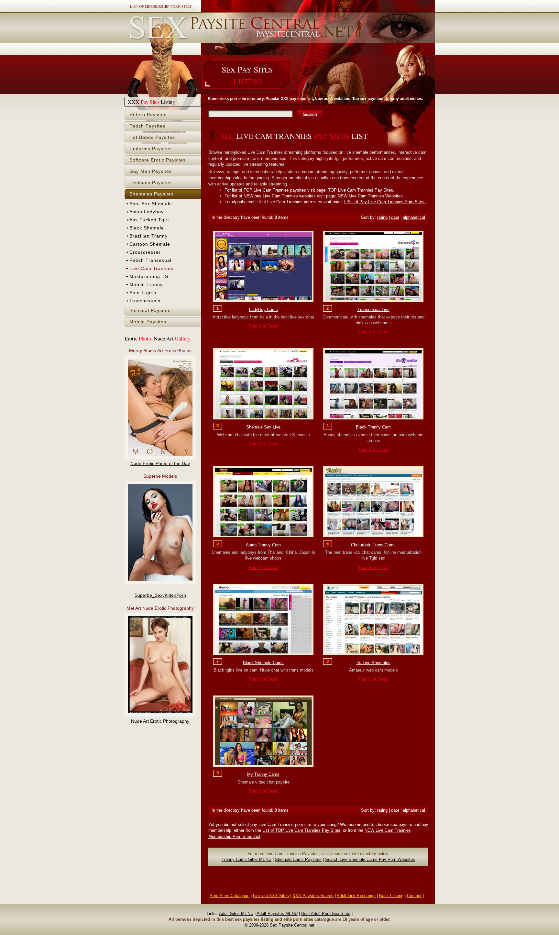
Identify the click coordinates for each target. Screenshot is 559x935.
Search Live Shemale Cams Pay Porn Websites (370, 859)
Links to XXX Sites (271, 895)
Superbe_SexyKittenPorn (160, 595)
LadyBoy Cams (263, 309)
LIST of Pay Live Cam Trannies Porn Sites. (385, 201)
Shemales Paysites (151, 194)
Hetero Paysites (148, 114)
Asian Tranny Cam (263, 544)
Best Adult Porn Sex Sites (325, 913)
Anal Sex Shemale (150, 203)
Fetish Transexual (150, 260)
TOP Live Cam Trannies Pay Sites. (361, 190)
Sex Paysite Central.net (292, 925)
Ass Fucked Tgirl (149, 219)
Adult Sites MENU (236, 913)
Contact (414, 895)
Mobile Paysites (147, 321)
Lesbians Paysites (150, 182)
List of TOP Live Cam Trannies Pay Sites (301, 830)
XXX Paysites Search (313, 895)
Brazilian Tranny (148, 236)
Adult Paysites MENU (277, 913)
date (395, 217)
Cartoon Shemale (149, 244)
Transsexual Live (373, 309)
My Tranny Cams (263, 774)
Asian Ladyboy (146, 211)
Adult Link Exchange (356, 895)
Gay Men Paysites (150, 171)
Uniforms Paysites (150, 148)
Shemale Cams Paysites (298, 859)
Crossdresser (145, 252)
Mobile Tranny (146, 284)
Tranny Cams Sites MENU (246, 859)
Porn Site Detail (263, 326)
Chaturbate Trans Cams (373, 544)
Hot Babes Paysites (152, 137)
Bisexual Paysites (149, 310)
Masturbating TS (148, 276)
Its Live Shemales (373, 662)
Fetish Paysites (147, 126)
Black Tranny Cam (373, 427)
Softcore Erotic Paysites (157, 160)
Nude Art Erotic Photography (160, 721)
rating (382, 217)
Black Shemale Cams (263, 662)
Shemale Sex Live (263, 427)
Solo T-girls (142, 292)
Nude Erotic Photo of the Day (160, 463)
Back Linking (391, 895)
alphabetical (414, 217)
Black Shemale (146, 228)
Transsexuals (144, 300)
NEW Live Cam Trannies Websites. (371, 196)
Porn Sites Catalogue (229, 895)
